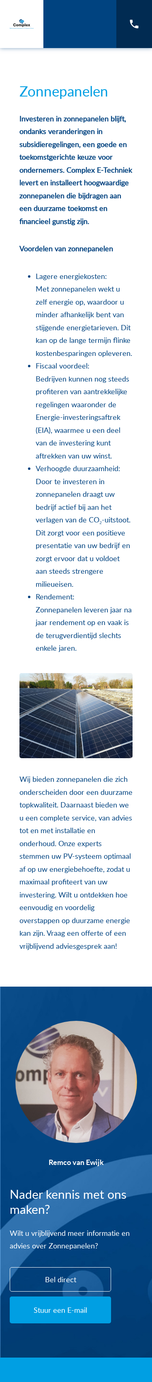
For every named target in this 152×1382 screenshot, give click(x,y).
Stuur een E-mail (60, 1310)
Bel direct (60, 1279)
